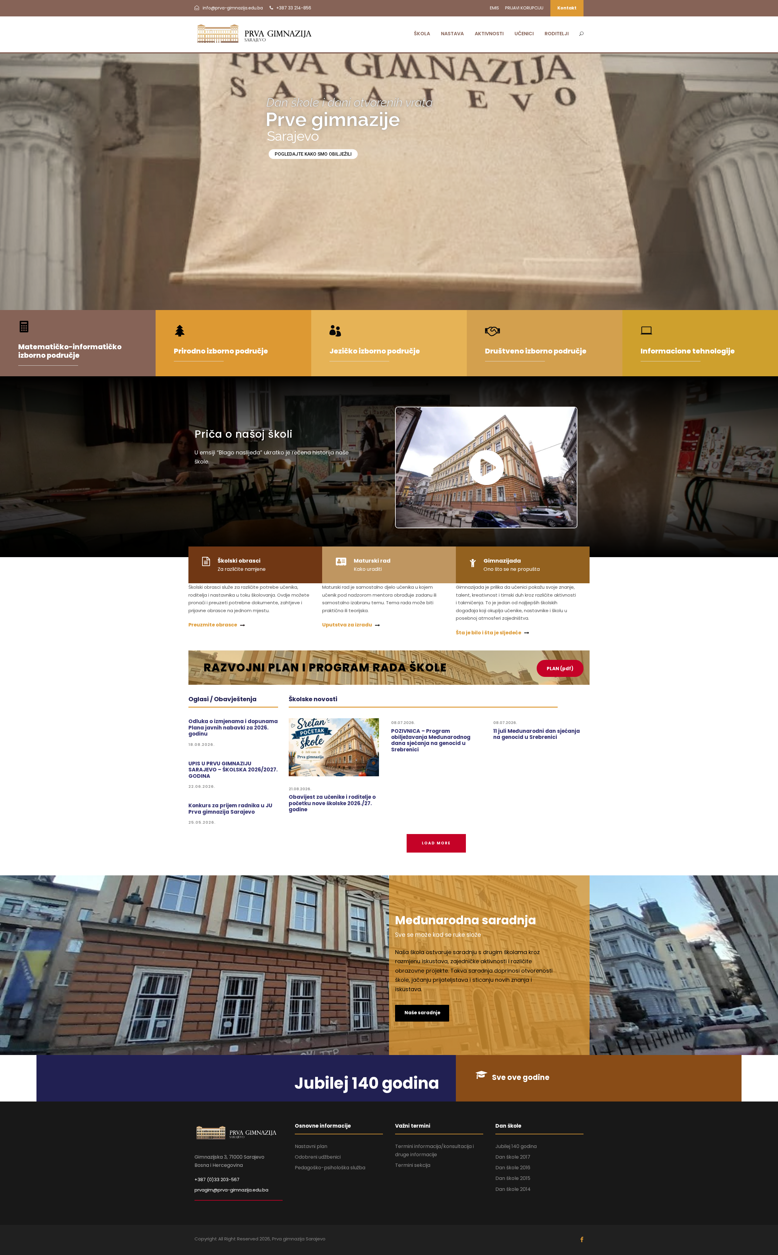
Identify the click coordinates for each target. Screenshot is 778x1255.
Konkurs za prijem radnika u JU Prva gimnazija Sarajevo (230, 808)
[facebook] (582, 1240)
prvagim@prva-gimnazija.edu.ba (231, 1190)
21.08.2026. (300, 789)
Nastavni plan (311, 1146)
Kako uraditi (368, 569)
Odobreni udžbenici (318, 1156)
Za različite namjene (242, 569)
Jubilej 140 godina (516, 1146)
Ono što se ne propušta (512, 569)
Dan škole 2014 (513, 1189)
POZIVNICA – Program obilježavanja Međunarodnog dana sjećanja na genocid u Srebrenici (430, 740)
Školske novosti (313, 699)
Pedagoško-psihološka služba (330, 1167)
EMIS (494, 8)
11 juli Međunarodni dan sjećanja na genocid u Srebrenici (536, 734)
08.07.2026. (403, 723)
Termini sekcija (412, 1165)
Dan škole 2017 (512, 1156)
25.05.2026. (201, 822)
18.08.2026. (201, 744)
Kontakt (567, 8)
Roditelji (557, 33)
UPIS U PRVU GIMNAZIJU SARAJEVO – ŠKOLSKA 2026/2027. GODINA (233, 770)
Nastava (452, 33)
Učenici (524, 33)
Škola (422, 33)
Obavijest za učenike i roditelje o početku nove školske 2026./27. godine (332, 803)
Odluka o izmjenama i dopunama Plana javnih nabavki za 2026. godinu (233, 727)
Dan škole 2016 (512, 1167)
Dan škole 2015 (512, 1178)
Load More (436, 843)
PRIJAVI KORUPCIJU (524, 8)
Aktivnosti (489, 33)
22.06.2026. (201, 786)
